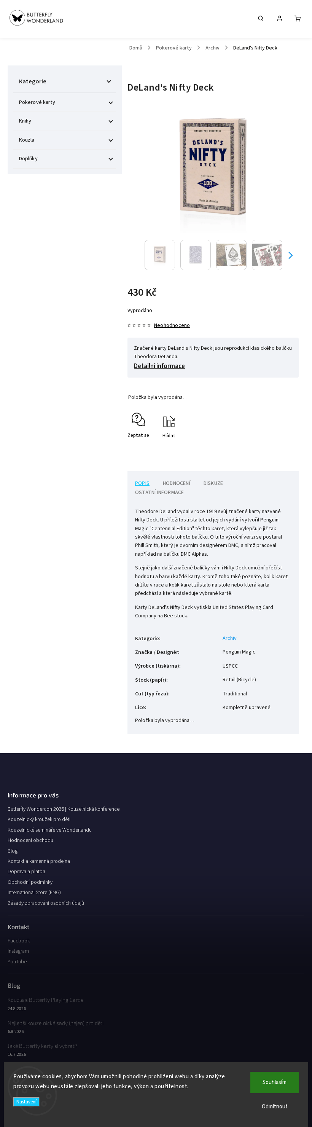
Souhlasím (275, 1082)
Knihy (25, 121)
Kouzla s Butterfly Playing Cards (45, 999)
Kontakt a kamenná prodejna (39, 861)
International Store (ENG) (34, 892)
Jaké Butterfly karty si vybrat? (42, 1046)
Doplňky (28, 159)
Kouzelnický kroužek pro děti (39, 819)
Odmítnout (275, 1107)
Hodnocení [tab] (176, 483)
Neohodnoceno (172, 325)
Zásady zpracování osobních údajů (46, 903)
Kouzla (27, 140)
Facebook (19, 941)
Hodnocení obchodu (30, 840)
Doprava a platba (26, 871)
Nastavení (26, 1101)
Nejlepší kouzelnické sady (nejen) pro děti (55, 1023)
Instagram (18, 951)
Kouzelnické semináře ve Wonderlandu (50, 830)
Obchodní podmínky (30, 882)
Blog (13, 851)
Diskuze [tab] (213, 483)
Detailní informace (159, 366)
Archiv (230, 638)
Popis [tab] (142, 483)
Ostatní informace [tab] (159, 492)
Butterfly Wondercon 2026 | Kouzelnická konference (63, 809)
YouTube (17, 962)
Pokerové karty (37, 102)
